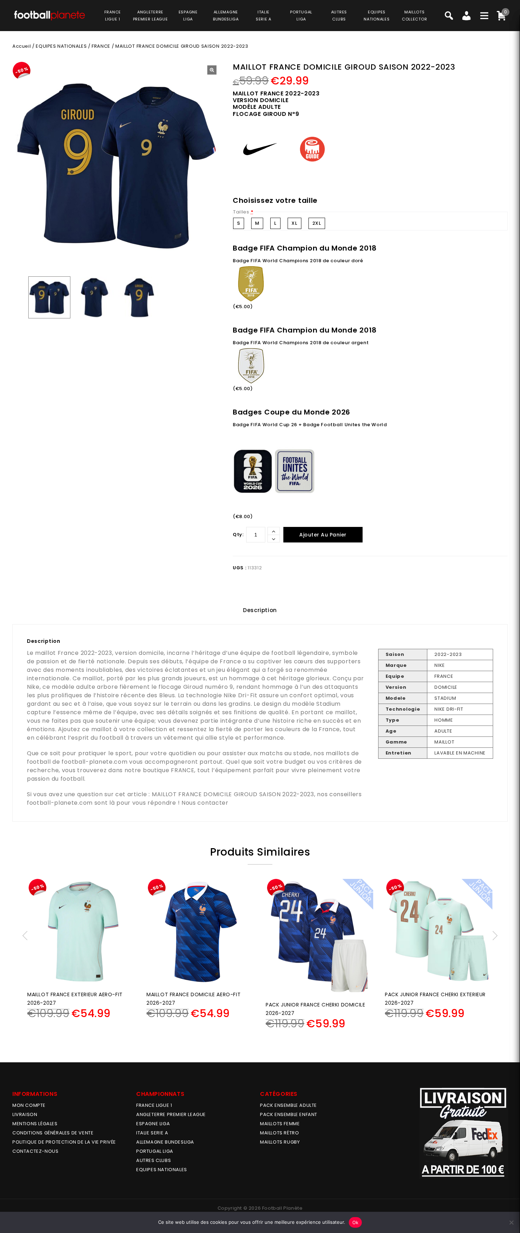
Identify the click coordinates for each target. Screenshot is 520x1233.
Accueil (21, 46)
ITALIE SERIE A (152, 1132)
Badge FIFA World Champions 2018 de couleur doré (298, 260)
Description (260, 610)
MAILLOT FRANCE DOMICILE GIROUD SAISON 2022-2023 (233, 794)
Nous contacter (205, 803)
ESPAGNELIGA (188, 15)
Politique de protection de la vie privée (64, 1142)
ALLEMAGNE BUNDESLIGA (165, 1142)
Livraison (24, 1114)
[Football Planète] (49, 15)
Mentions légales (35, 1123)
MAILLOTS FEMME (280, 1123)
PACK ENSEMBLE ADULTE (288, 1105)
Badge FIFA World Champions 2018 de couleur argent (301, 342)
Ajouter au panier (323, 534)
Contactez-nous (35, 1151)
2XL (316, 223)
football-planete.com (94, 762)
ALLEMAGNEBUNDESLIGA (226, 15)
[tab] (260, 610)
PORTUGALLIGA (301, 15)
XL (294, 223)
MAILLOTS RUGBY (280, 1142)
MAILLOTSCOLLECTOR (414, 15)
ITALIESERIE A (263, 15)
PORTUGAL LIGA (154, 1151)
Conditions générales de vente (52, 1132)
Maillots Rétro (279, 1132)
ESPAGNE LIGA (153, 1123)
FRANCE (101, 46)
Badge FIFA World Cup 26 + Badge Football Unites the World (310, 424)
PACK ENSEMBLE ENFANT (288, 1114)
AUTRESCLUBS (339, 15)
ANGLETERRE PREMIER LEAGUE (150, 15)
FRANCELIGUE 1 (112, 15)
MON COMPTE (29, 1105)
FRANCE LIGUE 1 (154, 1105)
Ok (355, 1222)
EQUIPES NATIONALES (61, 46)
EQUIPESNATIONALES (376, 15)
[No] (511, 1222)
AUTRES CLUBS (153, 1160)
